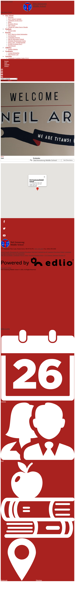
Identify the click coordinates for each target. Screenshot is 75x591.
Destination (36, 158)
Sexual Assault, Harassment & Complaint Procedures (16, 252)
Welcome (10, 17)
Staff (5, 63)
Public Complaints (65, 252)
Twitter (2, 72)
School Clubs (12, 30)
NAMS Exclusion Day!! (15, 44)
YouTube (2, 74)
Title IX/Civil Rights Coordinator (10, 255)
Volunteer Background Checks (17, 41)
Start (2, 158)
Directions (39, 580)
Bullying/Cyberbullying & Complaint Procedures (46, 252)
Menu (9, 22)
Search (2, 77)
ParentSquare (12, 46)
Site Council (11, 25)
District (6, 66)
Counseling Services (14, 37)
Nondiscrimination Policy (36, 255)
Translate (14, 80)
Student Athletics (13, 49)
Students (6, 64)
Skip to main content (7, 1)
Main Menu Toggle (6, 12)
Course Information (13, 53)
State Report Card (13, 54)
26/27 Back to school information (17, 34)
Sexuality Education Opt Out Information (13, 254)
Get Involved (12, 36)
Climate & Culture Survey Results (18, 27)
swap (31, 160)
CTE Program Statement (51, 255)
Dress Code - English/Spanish (16, 42)
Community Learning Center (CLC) (18, 58)
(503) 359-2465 (38, 249)
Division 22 (62, 255)
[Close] (44, 177)
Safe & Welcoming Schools (16, 39)
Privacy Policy (24, 255)
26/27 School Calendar (14, 19)
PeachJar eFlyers (13, 24)
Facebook (2, 69)
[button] (37, 189)
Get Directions (68, 160)
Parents (6, 61)
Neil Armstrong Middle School (36, 180)
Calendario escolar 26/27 (15, 20)
